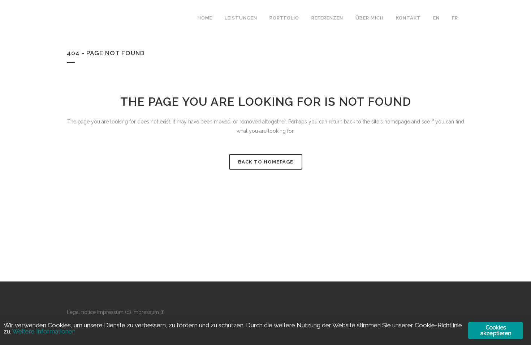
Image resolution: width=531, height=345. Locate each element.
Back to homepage (265, 162)
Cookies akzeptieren (495, 330)
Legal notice (81, 312)
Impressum (110, 312)
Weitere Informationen (43, 331)
